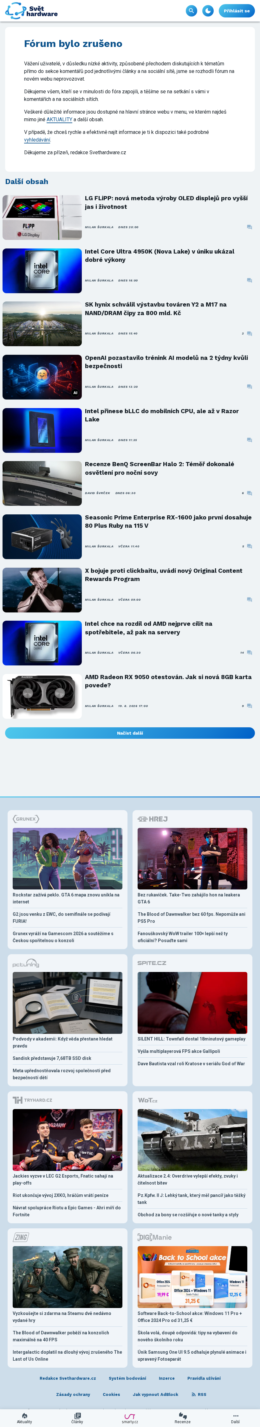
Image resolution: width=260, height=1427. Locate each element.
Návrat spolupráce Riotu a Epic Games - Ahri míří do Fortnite (67, 1211)
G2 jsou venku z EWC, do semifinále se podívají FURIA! (61, 918)
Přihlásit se (237, 10)
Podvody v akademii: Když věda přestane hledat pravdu (63, 1042)
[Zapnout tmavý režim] (208, 11)
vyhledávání (37, 140)
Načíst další (130, 733)
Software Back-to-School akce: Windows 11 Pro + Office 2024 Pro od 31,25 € (190, 1317)
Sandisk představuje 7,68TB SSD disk (52, 1058)
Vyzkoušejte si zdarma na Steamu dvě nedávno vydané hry (62, 1317)
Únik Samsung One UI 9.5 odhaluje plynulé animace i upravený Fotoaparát (192, 1356)
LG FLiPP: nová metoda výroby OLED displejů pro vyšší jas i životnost (166, 202)
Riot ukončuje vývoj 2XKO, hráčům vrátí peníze (60, 1195)
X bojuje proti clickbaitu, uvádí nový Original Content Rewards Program (164, 575)
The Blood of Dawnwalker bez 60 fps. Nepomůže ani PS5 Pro (191, 918)
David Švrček (97, 493)
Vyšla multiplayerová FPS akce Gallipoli (179, 1051)
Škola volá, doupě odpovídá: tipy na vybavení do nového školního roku (187, 1336)
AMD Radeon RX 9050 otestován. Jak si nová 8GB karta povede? (168, 681)
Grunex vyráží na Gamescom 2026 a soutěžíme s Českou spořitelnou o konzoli (63, 937)
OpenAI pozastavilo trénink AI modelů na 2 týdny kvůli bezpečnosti (166, 362)
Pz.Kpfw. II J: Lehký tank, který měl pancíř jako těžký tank (191, 1199)
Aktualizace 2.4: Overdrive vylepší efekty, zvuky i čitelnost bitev (188, 1179)
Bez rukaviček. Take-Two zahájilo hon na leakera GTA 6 (189, 898)
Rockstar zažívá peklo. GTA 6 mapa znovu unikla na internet (66, 898)
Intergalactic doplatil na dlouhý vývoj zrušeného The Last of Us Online (67, 1356)
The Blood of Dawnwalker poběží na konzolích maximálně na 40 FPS (61, 1336)
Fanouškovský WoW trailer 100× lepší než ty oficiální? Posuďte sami (183, 937)
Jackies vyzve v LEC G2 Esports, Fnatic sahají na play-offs (63, 1179)
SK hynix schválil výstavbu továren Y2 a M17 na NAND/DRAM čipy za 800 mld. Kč (156, 308)
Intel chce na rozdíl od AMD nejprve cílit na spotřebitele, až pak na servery (148, 628)
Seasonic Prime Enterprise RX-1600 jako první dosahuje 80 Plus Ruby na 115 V (168, 521)
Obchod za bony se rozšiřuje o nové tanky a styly (188, 1214)
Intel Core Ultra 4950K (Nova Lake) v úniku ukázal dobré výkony (159, 255)
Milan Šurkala (99, 227)
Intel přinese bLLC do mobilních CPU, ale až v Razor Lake (162, 415)
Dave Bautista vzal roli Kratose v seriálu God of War (191, 1063)
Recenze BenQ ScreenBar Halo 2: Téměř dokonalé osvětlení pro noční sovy (159, 468)
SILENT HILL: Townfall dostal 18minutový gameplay (191, 1038)
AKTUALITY (59, 119)
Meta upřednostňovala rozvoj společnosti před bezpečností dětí (62, 1074)
